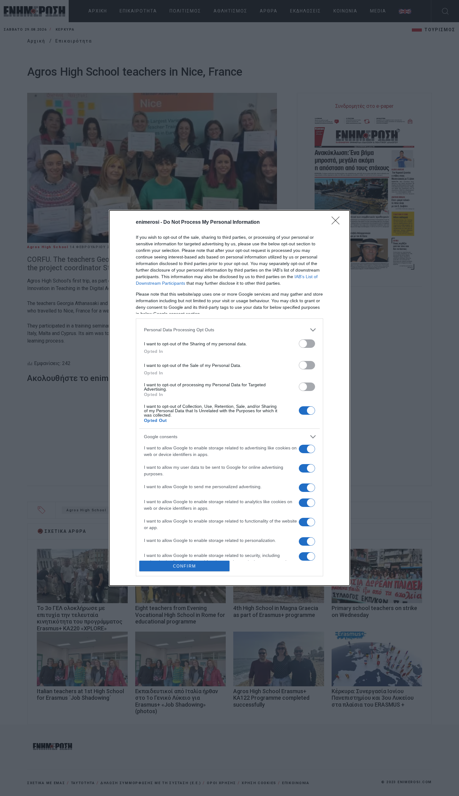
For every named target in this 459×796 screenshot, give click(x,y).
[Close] (337, 222)
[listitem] (229, 330)
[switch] (307, 343)
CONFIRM (184, 566)
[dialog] (229, 398)
